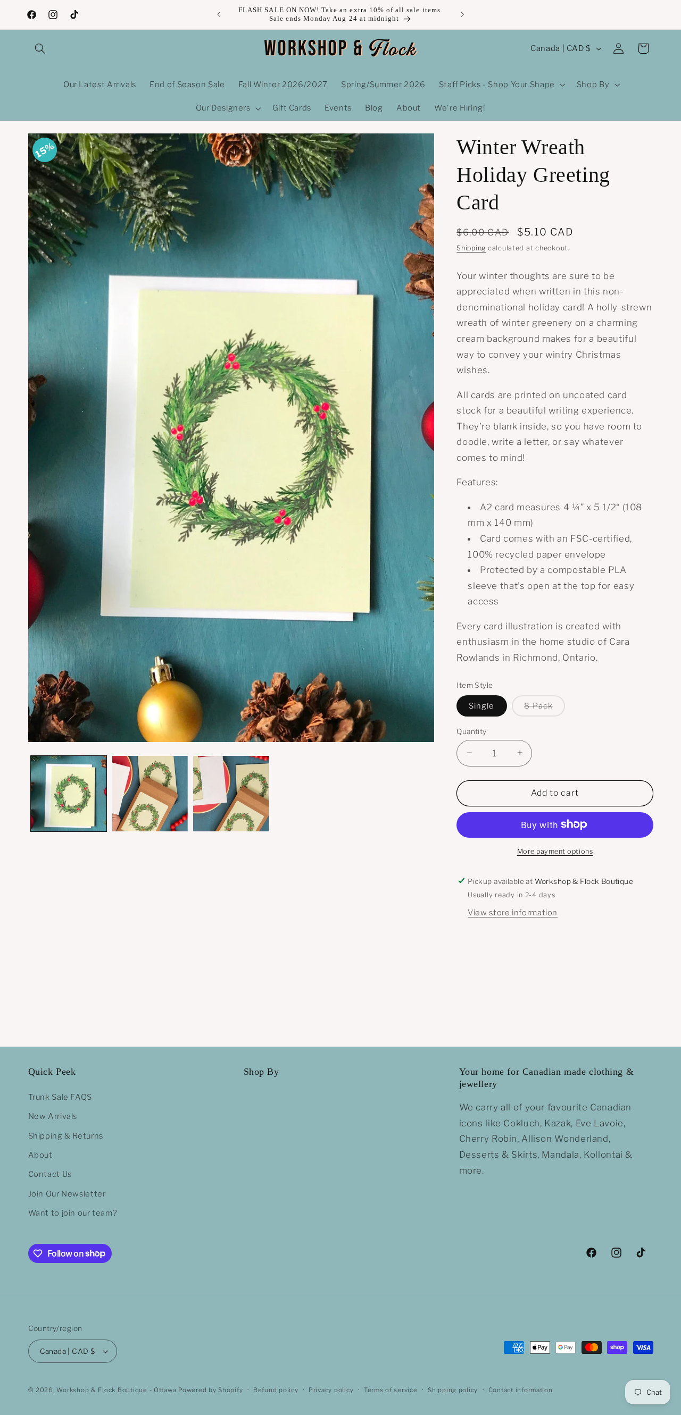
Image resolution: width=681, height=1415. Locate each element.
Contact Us (50, 1175)
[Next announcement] (462, 14)
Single (481, 705)
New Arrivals (53, 1117)
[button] (40, 48)
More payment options (555, 851)
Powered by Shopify (210, 1390)
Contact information (520, 1390)
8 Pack (544, 708)
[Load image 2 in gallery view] (150, 793)
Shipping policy (453, 1390)
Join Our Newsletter (67, 1194)
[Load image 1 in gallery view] (68, 793)
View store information (513, 912)
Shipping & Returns (65, 1136)
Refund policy (275, 1390)
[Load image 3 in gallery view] (231, 793)
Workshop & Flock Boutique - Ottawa (116, 1390)
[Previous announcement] (218, 14)
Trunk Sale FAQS (60, 1097)
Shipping (471, 248)
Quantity (471, 731)
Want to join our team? (73, 1213)
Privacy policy (331, 1390)
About (40, 1155)
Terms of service (391, 1390)
